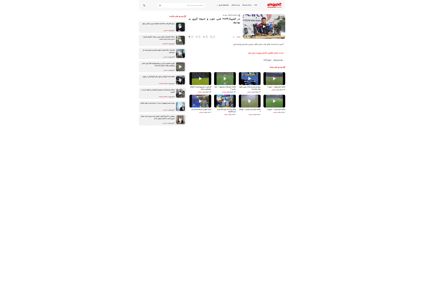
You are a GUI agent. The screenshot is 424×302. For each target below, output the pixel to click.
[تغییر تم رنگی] (144, 5)
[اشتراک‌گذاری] (233, 36)
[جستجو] (160, 5)
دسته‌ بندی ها (247, 5)
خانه (255, 5)
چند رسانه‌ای (236, 5)
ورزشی (238, 37)
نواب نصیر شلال (278, 60)
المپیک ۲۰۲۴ (267, 60)
